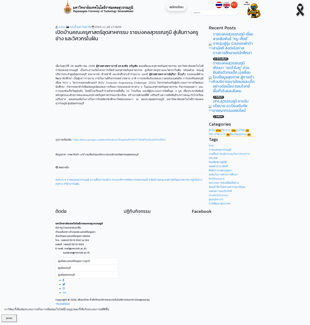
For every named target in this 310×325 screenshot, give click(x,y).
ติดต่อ (244, 21)
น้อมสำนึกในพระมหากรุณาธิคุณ (227, 187)
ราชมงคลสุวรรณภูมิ (220, 150)
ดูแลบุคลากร (216, 199)
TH (64, 293)
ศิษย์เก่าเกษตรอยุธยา (220, 170)
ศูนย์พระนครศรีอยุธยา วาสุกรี (74, 261)
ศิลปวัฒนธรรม (240, 134)
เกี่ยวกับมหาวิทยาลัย (81, 21)
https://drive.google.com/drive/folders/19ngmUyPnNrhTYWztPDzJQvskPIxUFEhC (119, 139)
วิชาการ (228, 130)
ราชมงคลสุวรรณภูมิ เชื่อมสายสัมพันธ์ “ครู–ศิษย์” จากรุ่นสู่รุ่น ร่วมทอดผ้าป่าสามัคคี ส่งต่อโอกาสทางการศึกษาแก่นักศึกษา (233, 43)
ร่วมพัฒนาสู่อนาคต (219, 203)
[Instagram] (64, 288)
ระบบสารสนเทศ (208, 21)
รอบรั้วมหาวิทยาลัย (80, 27)
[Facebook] (63, 280)
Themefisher (62, 304)
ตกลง (9, 318)
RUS (211, 145)
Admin (62, 27)
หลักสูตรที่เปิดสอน (109, 21)
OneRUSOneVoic (219, 195)
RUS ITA (229, 21)
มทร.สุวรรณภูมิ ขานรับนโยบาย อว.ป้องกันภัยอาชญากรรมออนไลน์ (230, 105)
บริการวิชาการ (219, 134)
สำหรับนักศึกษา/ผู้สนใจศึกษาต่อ (174, 21)
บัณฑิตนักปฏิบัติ (218, 162)
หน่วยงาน (127, 21)
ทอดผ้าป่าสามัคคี (218, 166)
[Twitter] (64, 284)
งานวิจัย (144, 21)
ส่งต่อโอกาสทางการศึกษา (223, 174)
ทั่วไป (214, 130)
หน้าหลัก (62, 21)
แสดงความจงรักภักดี (220, 191)
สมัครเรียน (176, 6)
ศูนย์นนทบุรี (64, 268)
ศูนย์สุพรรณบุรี (66, 275)
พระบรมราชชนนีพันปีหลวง (224, 183)
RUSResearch (217, 178)
